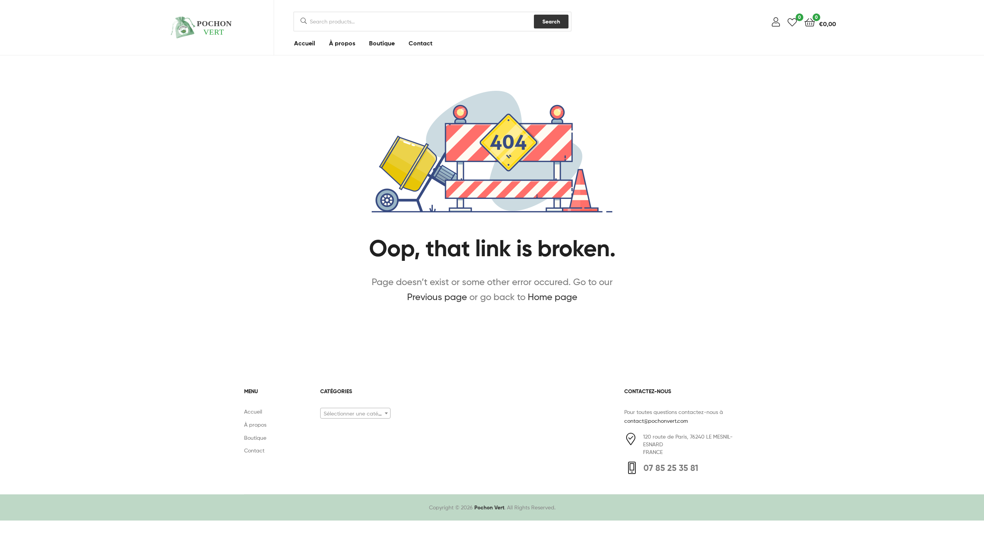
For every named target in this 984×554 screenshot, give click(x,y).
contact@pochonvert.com (656, 420)
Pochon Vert (489, 507)
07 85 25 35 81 (670, 467)
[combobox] (355, 413)
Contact (420, 43)
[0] (792, 21)
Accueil (304, 43)
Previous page (437, 296)
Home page (552, 296)
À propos (342, 43)
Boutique (382, 43)
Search (551, 21)
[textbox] (355, 413)
